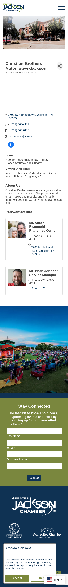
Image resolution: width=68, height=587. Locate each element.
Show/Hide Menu (62, 8)
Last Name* (14, 435)
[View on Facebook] (11, 146)
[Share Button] (60, 66)
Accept (17, 578)
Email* (11, 447)
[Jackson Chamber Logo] (13, 8)
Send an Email (41, 288)
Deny (42, 578)
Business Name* (17, 459)
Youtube (59, 571)
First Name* (14, 424)
